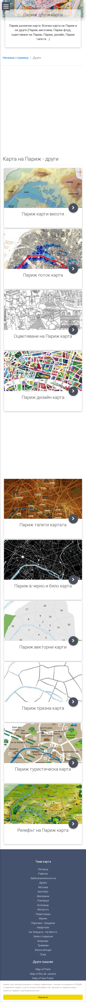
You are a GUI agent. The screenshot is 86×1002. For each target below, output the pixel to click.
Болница (43, 905)
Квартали (43, 927)
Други (43, 882)
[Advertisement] (43, 111)
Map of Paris (43, 969)
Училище (43, 900)
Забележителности (43, 878)
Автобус (43, 891)
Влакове (43, 940)
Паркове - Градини (43, 923)
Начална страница (15, 58)
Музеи (43, 918)
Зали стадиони (43, 936)
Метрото (43, 909)
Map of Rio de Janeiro (43, 973)
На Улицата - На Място (43, 932)
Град (43, 954)
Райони (43, 873)
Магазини (43, 896)
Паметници (43, 914)
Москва (43, 887)
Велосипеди (43, 949)
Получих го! (43, 997)
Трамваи (43, 945)
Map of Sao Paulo (43, 978)
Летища (43, 869)
